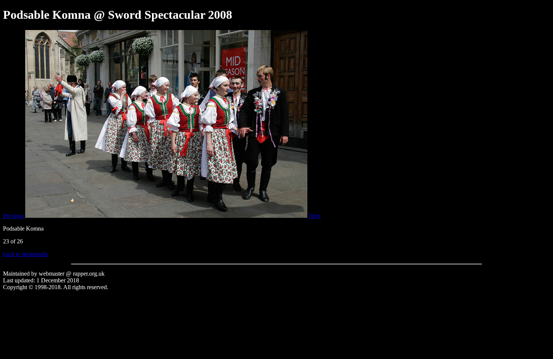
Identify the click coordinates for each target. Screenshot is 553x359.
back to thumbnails (25, 254)
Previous (13, 216)
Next (315, 216)
